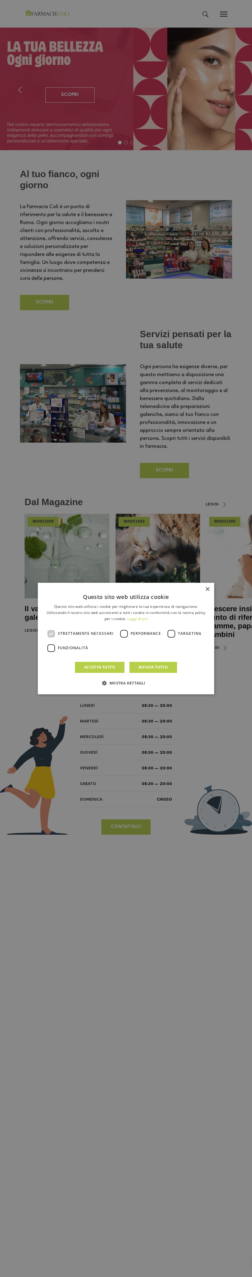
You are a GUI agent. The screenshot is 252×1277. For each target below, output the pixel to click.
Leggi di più (137, 618)
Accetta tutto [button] (99, 667)
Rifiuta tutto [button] (153, 667)
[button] (126, 683)
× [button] (207, 589)
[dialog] (126, 638)
